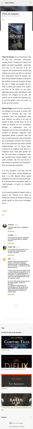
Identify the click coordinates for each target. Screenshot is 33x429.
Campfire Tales (5, 350)
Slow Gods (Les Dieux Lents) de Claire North (13, 369)
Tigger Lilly (11, 247)
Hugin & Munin (9, 2)
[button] (3, 19)
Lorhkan (10, 235)
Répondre (11, 231)
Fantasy (5, 211)
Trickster (11, 224)
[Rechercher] (31, 3)
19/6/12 (13, 258)
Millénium (4, 388)
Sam (9, 258)
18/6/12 (16, 224)
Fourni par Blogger (17, 423)
